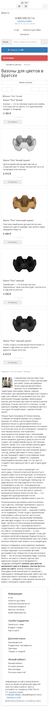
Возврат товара (15, 627)
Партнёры (12, 648)
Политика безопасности (19, 603)
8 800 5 (24, 18)
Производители (15, 642)
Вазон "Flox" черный (13, 280)
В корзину (12, 122)
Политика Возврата (17, 606)
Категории (8, 58)
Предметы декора (13, 64)
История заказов (15, 666)
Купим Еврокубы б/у (17, 612)
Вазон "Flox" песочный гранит (18, 220)
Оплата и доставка (16, 600)
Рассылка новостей (16, 672)
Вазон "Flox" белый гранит (16, 160)
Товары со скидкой (16, 651)
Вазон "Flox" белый (12, 100)
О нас (10, 597)
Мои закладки (14, 669)
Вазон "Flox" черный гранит (17, 341)
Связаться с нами (16, 624)
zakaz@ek (32, 694)
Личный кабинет (15, 663)
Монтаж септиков (16, 609)
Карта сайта (13, 630)
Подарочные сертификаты (20, 645)
